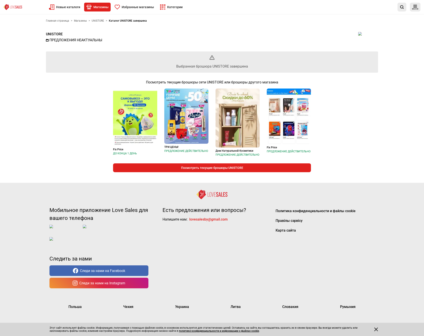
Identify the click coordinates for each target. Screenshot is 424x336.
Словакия (290, 307)
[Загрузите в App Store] (65, 230)
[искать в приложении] (402, 7)
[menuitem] (64, 7)
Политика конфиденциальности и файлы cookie (316, 211)
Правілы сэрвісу (289, 221)
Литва (236, 307)
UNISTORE (54, 34)
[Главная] (13, 7)
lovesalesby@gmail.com (208, 219)
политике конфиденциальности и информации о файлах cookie (219, 330)
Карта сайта (286, 230)
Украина (182, 307)
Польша (75, 307)
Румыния (348, 307)
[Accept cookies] (376, 329)
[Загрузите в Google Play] (100, 230)
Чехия (128, 307)
